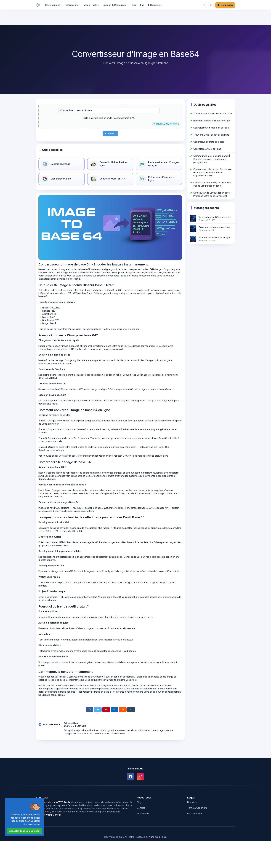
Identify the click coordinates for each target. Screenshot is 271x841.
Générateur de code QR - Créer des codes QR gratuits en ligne (212, 184)
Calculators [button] (71, 5)
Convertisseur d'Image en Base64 (211, 127)
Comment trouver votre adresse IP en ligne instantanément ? (216, 227)
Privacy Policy (194, 813)
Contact (141, 807)
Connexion (227, 5)
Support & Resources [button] (114, 5)
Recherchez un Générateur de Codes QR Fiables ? (216, 217)
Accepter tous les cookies (24, 831)
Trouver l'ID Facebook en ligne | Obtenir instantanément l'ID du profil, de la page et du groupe (216, 237)
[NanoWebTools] (39, 5)
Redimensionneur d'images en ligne (212, 120)
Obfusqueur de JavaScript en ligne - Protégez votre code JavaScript (212, 194)
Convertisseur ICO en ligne (207, 148)
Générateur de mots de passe (208, 141)
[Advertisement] (135, 18)
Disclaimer (192, 802)
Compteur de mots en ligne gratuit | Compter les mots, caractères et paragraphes (211, 159)
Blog (134, 5)
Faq (142, 5)
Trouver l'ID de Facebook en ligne (211, 134)
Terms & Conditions (197, 807)
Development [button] (52, 5)
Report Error (143, 813)
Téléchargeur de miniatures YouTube (212, 113)
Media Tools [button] (90, 5)
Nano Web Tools (157, 837)
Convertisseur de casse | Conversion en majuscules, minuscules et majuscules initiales (212, 172)
